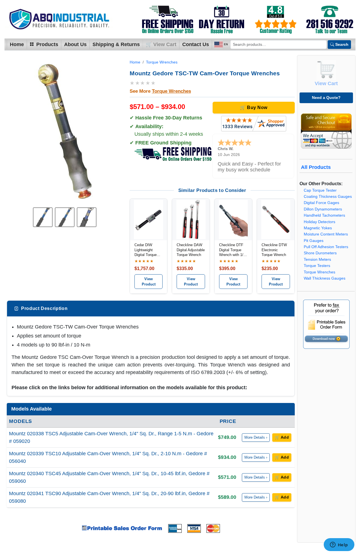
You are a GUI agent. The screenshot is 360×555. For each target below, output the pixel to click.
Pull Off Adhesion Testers (326, 247)
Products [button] (46, 44)
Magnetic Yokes (318, 228)
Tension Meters (317, 259)
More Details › (255, 437)
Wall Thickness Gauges (324, 278)
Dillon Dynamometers (323, 209)
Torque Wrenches (161, 62)
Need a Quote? (326, 97)
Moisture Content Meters (326, 234)
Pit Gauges (313, 241)
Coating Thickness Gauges (328, 196)
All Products (316, 167)
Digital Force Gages (321, 203)
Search (341, 44)
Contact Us (195, 44)
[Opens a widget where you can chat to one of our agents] (338, 545)
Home (17, 44)
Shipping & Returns (116, 44)
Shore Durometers (320, 253)
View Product (149, 281)
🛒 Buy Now (253, 107)
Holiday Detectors (319, 222)
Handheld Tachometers (324, 215)
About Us (75, 44)
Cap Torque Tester (320, 190)
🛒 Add (282, 437)
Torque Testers (317, 266)
